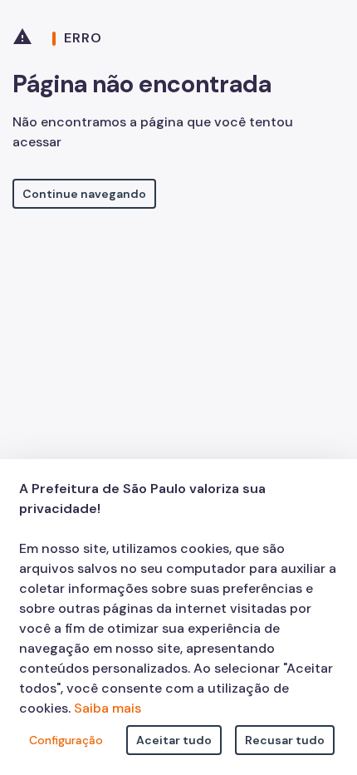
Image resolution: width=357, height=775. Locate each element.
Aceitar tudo (174, 740)
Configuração (66, 740)
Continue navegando (84, 193)
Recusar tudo (285, 740)
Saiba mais (107, 708)
